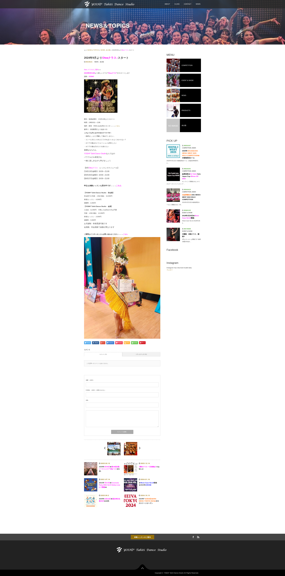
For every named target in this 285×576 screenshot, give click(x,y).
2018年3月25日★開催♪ (190, 217)
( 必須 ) (89, 380)
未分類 (108, 50)
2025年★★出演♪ (109, 469)
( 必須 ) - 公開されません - (96, 390)
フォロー (170, 270)
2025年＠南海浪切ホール (191, 154)
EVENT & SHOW (187, 212)
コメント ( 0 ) (103, 354)
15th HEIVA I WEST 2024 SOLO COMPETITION (191, 197)
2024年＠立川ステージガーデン (149, 501)
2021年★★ (109, 485)
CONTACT (187, 4)
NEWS (198, 4)
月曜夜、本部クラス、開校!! (190, 235)
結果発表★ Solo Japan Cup (191, 176)
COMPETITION (186, 148)
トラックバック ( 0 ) (141, 354)
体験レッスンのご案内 (142, 537)
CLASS (176, 4)
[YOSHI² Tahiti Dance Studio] (110, 4)
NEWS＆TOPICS (93, 50)
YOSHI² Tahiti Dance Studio (174, 573)
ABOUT (167, 4)
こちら (117, 126)
